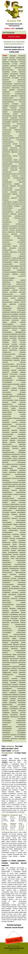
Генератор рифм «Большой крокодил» (14, 948)
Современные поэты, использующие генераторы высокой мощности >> (14, 42)
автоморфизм (21, 733)
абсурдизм (13, 735)
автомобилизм (21, 735)
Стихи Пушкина (18, 951)
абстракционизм (20, 727)
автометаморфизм (20, 737)
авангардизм (6, 733)
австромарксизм (7, 729)
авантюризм (21, 739)
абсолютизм (13, 739)
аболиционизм (6, 731)
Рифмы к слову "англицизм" (14, 946)
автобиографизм (7, 741)
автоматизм (22, 729)
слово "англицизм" (15, 797)
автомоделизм (6, 737)
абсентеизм (5, 739)
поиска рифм (14, 912)
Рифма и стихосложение (11, 951)
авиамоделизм (21, 731)
